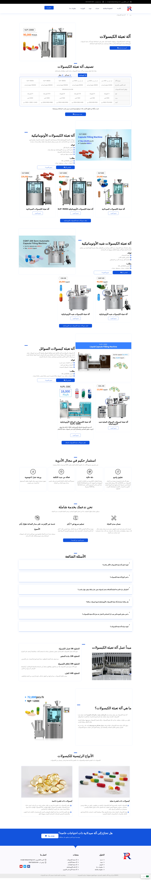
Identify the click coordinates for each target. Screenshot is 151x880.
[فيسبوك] (28, 866)
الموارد (83, 8)
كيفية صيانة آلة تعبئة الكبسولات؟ (119, 627)
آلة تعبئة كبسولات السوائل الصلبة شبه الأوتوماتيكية (113, 423)
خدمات (97, 8)
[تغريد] (24, 866)
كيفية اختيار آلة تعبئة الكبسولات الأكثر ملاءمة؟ (115, 565)
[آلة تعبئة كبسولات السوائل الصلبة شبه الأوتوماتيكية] (113, 401)
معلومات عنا (72, 8)
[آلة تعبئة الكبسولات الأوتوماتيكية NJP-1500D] (75, 189)
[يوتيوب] (21, 866)
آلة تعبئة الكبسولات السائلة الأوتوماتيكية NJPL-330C (75, 423)
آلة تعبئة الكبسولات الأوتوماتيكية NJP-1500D (75, 209)
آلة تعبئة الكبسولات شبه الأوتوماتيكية (113, 314)
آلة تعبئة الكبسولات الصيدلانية (113, 209)
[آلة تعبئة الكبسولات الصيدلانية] (113, 189)
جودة (90, 8)
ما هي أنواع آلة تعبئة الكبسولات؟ (119, 577)
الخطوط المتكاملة (107, 8)
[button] (75, 565)
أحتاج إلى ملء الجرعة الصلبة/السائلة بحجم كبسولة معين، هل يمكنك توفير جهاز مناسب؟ (103, 589)
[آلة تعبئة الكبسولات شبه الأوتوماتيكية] (113, 294)
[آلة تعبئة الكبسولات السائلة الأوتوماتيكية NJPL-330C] (75, 401)
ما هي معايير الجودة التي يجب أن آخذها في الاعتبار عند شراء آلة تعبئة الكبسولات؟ (105, 614)
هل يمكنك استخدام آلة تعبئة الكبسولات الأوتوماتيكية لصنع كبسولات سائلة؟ (107, 602)
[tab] (82, 75)
